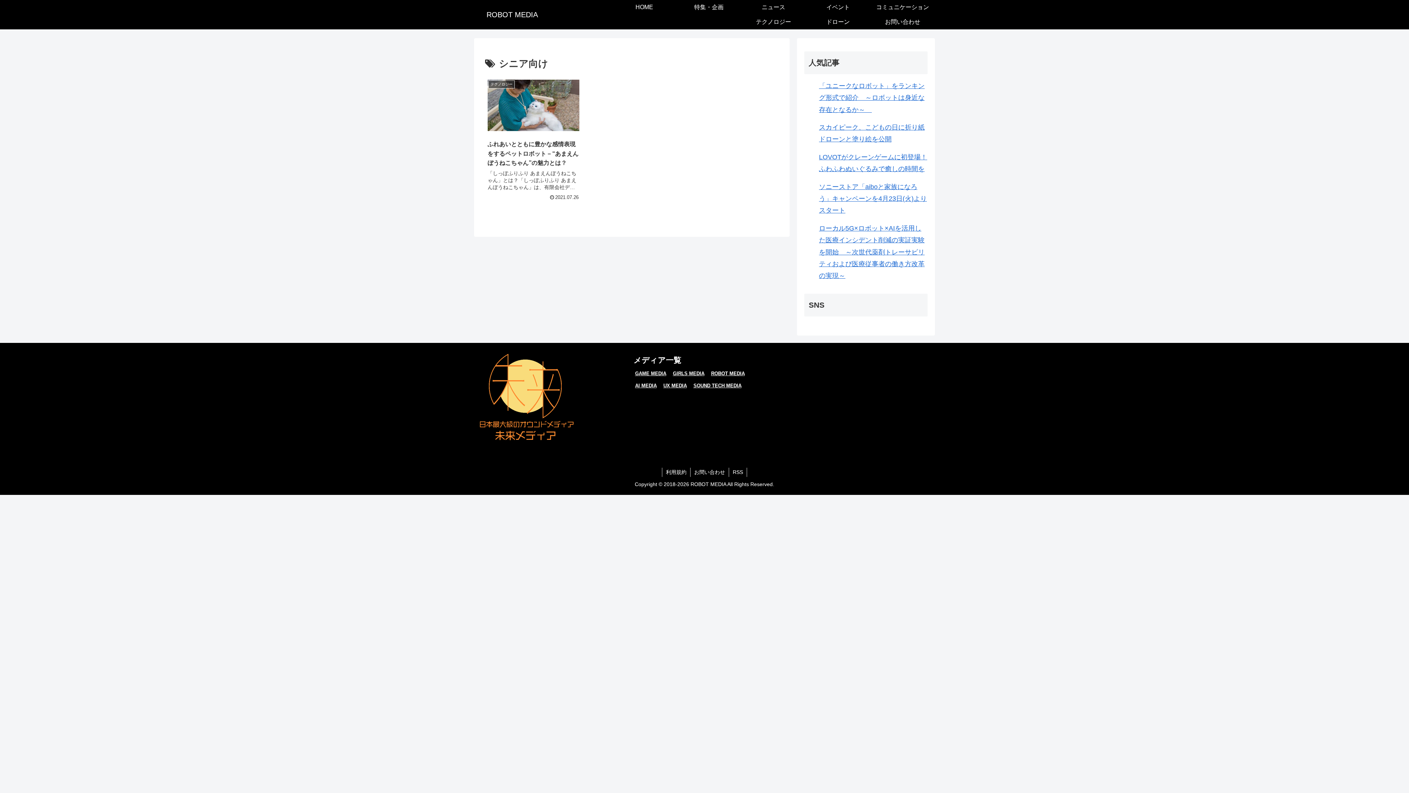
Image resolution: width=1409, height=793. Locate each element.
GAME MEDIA (650, 373)
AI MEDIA (646, 385)
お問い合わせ (709, 472)
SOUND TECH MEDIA (717, 385)
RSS (738, 472)
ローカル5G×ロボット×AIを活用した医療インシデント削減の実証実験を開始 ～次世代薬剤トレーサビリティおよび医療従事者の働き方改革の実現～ (872, 252)
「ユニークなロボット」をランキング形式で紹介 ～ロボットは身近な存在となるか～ (872, 97)
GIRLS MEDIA (688, 373)
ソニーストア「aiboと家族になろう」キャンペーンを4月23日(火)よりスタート (873, 198)
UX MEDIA (675, 385)
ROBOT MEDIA (728, 373)
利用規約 (676, 472)
